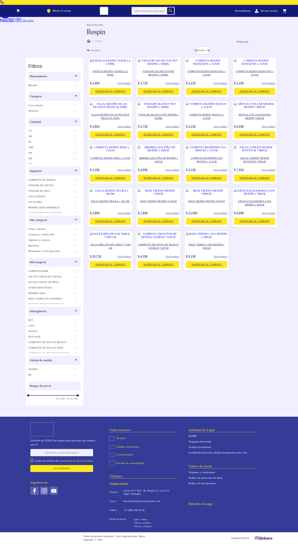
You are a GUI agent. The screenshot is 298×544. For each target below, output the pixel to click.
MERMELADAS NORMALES (44, 207)
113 (30, 131)
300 (30, 158)
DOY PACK (34, 336)
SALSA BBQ (35, 202)
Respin (98, 41)
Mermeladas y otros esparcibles (44, 251)
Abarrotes (33, 111)
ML (30, 374)
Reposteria (33, 245)
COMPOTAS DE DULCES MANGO (47, 342)
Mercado (32, 85)
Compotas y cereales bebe (41, 234)
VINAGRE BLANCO (39, 191)
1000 (30, 147)
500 (30, 136)
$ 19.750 (72, 398)
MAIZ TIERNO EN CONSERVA (45, 298)
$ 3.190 (60, 398)
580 (30, 153)
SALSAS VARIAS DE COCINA (45, 276)
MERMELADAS (37, 293)
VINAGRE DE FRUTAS (41, 185)
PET (30, 320)
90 (29, 142)
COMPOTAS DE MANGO (42, 180)
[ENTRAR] (265, 11)
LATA (31, 325)
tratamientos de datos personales (76, 461)
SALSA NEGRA (36, 196)
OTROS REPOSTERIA (40, 287)
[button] (58, 11)
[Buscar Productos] (170, 10)
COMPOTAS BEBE (38, 271)
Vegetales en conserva (39, 240)
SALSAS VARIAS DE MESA (43, 282)
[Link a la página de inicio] (88, 41)
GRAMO (32, 369)
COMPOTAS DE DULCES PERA (45, 348)
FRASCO (33, 331)
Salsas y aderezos (37, 229)
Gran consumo (35, 105)
